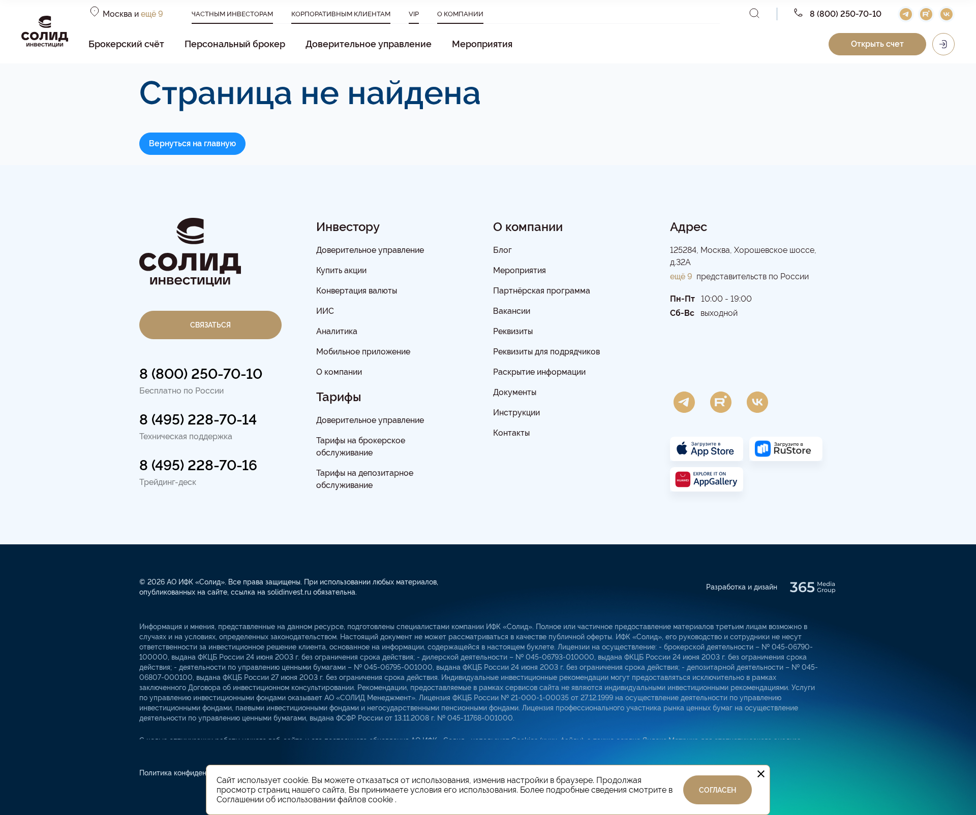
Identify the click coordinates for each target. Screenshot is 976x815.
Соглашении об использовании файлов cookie (306, 799)
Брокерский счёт (126, 44)
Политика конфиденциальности (192, 773)
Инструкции (516, 412)
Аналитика (336, 331)
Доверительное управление (369, 44)
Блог (502, 250)
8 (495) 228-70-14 (198, 419)
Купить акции (341, 270)
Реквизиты (513, 331)
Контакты (511, 433)
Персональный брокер (235, 44)
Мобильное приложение (363, 351)
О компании (339, 372)
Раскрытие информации (539, 372)
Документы (514, 392)
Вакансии (511, 311)
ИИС (325, 311)
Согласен (717, 790)
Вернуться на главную (192, 143)
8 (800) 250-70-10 (200, 374)
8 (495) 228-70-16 (198, 465)
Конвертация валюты (356, 291)
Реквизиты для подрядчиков (546, 351)
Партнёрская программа (541, 291)
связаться (210, 325)
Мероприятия (482, 44)
